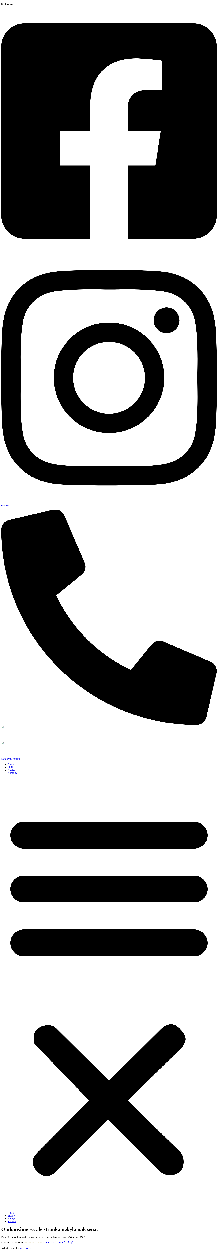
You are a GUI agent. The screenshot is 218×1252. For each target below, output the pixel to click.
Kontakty (12, 772)
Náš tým (12, 770)
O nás (11, 764)
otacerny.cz (25, 1248)
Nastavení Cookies (34, 1242)
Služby (11, 767)
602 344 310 (7, 505)
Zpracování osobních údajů (59, 1242)
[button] (109, 993)
